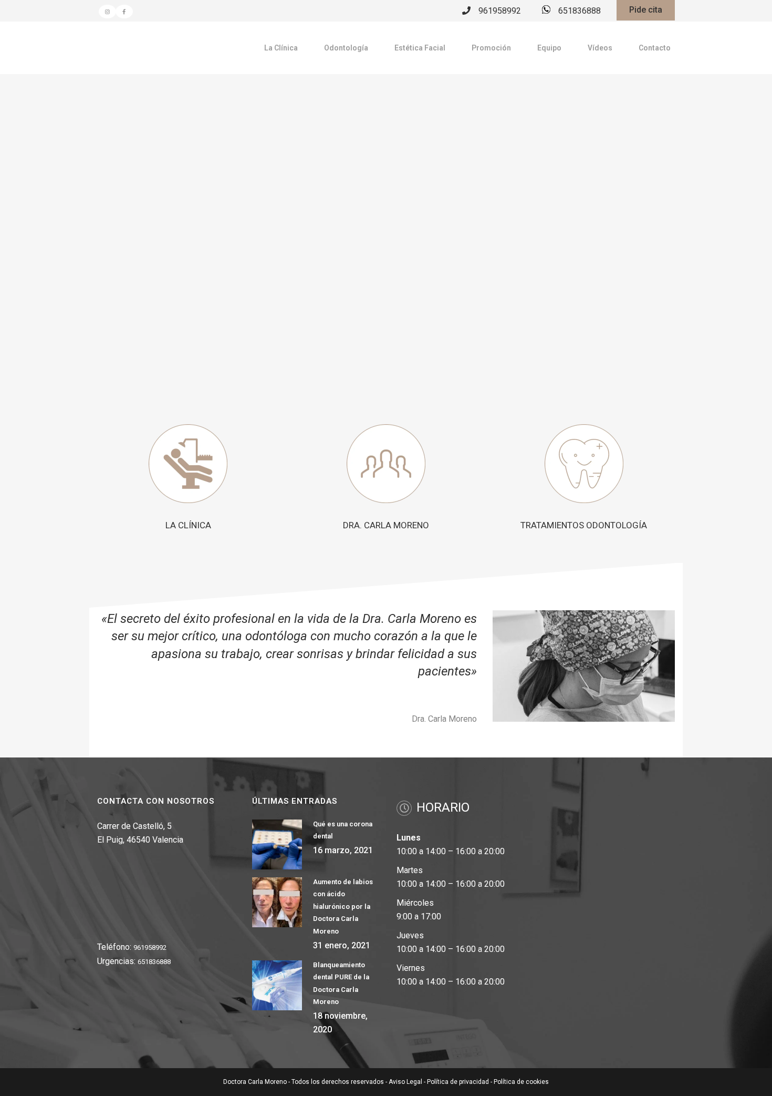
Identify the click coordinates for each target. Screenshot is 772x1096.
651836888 (579, 11)
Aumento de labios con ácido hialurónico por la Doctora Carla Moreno (343, 906)
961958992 (499, 11)
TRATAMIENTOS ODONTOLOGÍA (583, 525)
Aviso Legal (405, 1081)
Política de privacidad (458, 1081)
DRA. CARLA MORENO (386, 525)
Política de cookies (521, 1081)
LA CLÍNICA (188, 525)
